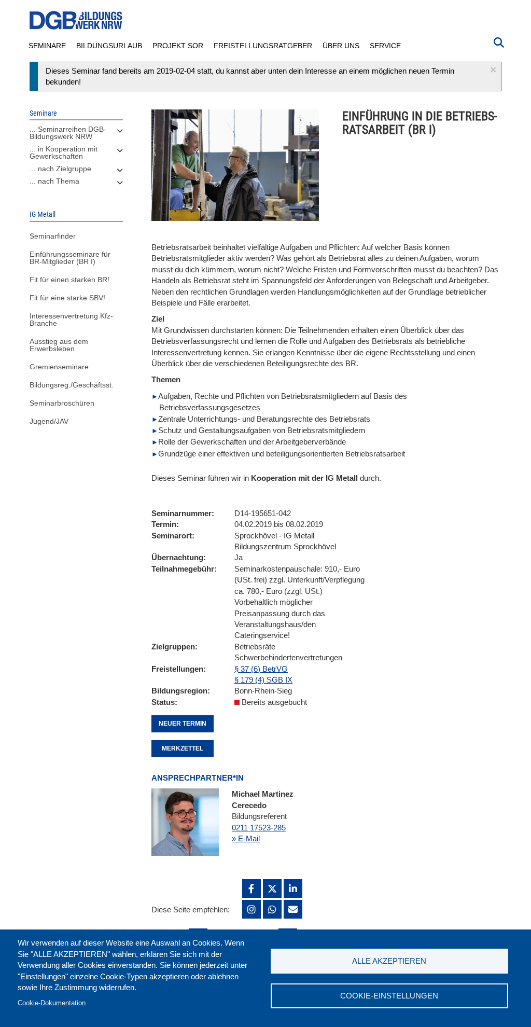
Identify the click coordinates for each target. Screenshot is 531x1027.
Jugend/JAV (49, 421)
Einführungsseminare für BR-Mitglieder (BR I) (70, 258)
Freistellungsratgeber (263, 45)
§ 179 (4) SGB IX (263, 679)
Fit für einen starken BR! (69, 279)
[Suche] (499, 41)
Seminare (47, 45)
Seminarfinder (53, 236)
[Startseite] (76, 20)
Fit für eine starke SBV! (67, 298)
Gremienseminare (59, 367)
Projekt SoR (177, 45)
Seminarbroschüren (62, 403)
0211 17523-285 (259, 827)
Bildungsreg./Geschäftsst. (72, 385)
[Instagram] (251, 909)
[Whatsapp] (272, 909)
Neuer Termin (182, 723)
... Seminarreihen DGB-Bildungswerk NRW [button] (68, 133)
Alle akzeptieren (389, 960)
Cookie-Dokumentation (52, 1003)
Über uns (341, 45)
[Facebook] (251, 888)
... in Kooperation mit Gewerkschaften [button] (63, 152)
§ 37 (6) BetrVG (261, 668)
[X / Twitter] (272, 888)
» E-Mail (246, 838)
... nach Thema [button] (54, 181)
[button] (493, 69)
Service (385, 45)
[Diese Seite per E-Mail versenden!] (293, 909)
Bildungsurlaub (109, 45)
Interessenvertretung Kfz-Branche (71, 319)
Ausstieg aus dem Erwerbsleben (59, 345)
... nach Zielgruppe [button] (60, 168)
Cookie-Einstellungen (389, 995)
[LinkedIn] (293, 888)
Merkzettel (182, 748)
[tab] (76, 135)
